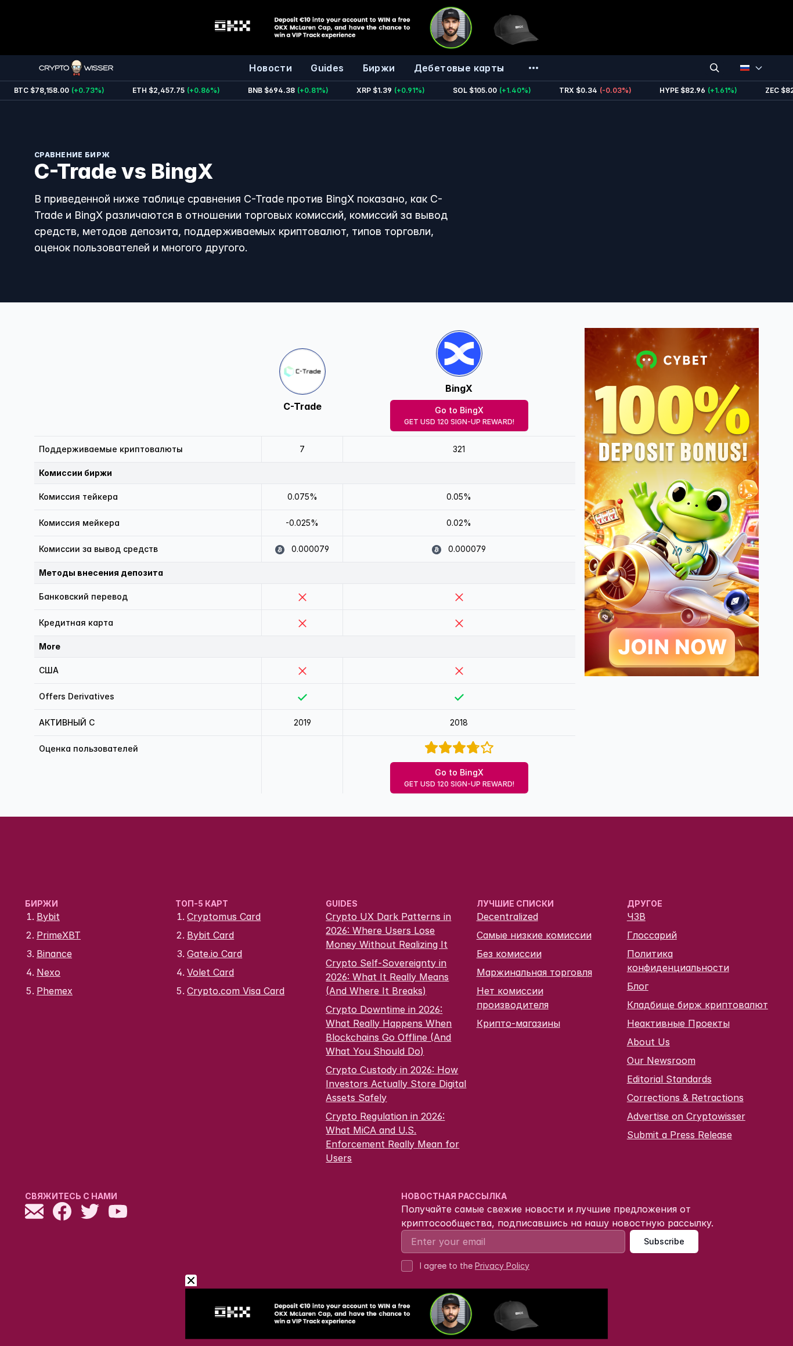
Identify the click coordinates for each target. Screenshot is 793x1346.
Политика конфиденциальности (678, 960)
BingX (459, 388)
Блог (637, 986)
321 (459, 449)
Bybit (48, 916)
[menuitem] (270, 68)
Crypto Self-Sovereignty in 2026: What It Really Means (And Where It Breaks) (387, 977)
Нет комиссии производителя (513, 998)
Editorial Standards (669, 1079)
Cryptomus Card (224, 916)
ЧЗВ (636, 916)
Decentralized (507, 916)
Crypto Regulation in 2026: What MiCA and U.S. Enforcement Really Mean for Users (392, 1137)
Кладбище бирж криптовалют (697, 1005)
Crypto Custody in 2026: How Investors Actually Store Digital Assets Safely (396, 1083)
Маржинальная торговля (534, 972)
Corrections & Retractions (685, 1097)
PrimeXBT (59, 935)
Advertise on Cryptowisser (686, 1116)
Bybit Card (210, 935)
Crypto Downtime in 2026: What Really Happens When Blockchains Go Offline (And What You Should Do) (389, 1030)
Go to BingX (459, 415)
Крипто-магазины (518, 1023)
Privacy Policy (502, 1266)
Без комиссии (509, 953)
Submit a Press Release (679, 1135)
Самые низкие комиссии (534, 935)
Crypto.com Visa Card (235, 991)
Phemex (55, 991)
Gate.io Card (214, 953)
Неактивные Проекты (678, 1023)
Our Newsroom (661, 1060)
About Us (648, 1042)
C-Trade (302, 406)
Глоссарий (652, 935)
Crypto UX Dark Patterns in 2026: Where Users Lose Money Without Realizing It (388, 930)
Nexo (48, 972)
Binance (54, 953)
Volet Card (210, 972)
